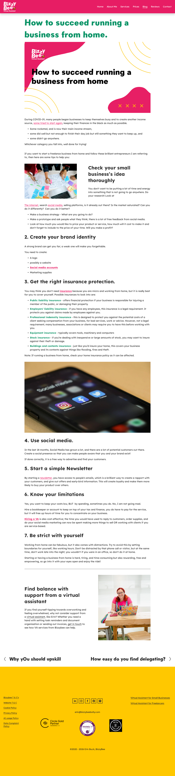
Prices (136, 6)
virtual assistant (36, 616)
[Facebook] (87, 700)
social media (55, 205)
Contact (167, 6)
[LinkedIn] (74, 700)
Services (124, 6)
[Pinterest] (93, 700)
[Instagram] (81, 700)
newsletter (46, 477)
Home (100, 6)
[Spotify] (100, 700)
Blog (145, 6)
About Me (112, 6)
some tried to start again (47, 123)
